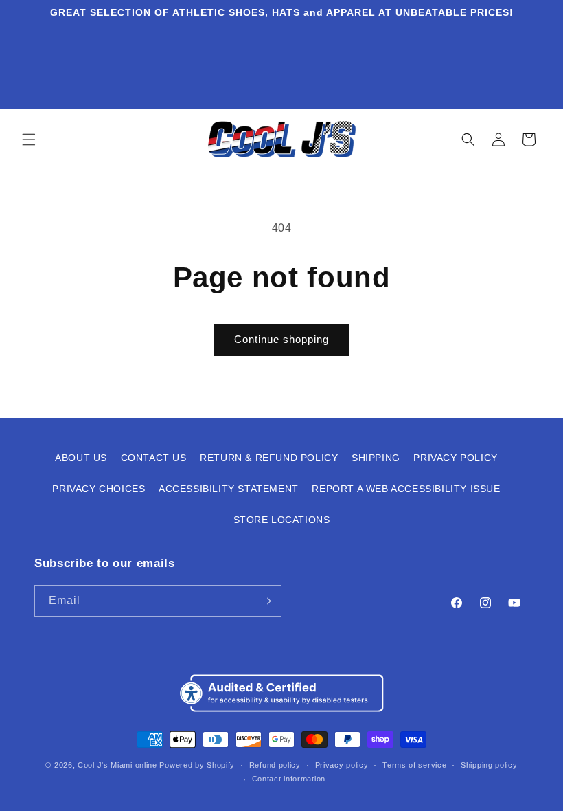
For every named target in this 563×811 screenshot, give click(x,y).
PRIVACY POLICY (455, 457)
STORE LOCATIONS (281, 519)
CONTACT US (154, 457)
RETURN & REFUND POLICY (269, 457)
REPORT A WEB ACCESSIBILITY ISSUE (406, 488)
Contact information (288, 779)
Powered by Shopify (197, 765)
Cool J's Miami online (117, 765)
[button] (29, 139)
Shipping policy (489, 765)
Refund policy (275, 765)
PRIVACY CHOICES (98, 488)
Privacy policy (342, 765)
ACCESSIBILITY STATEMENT (229, 488)
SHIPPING (376, 457)
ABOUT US (81, 457)
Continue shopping (281, 339)
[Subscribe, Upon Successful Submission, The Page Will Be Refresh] (266, 601)
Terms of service (414, 765)
